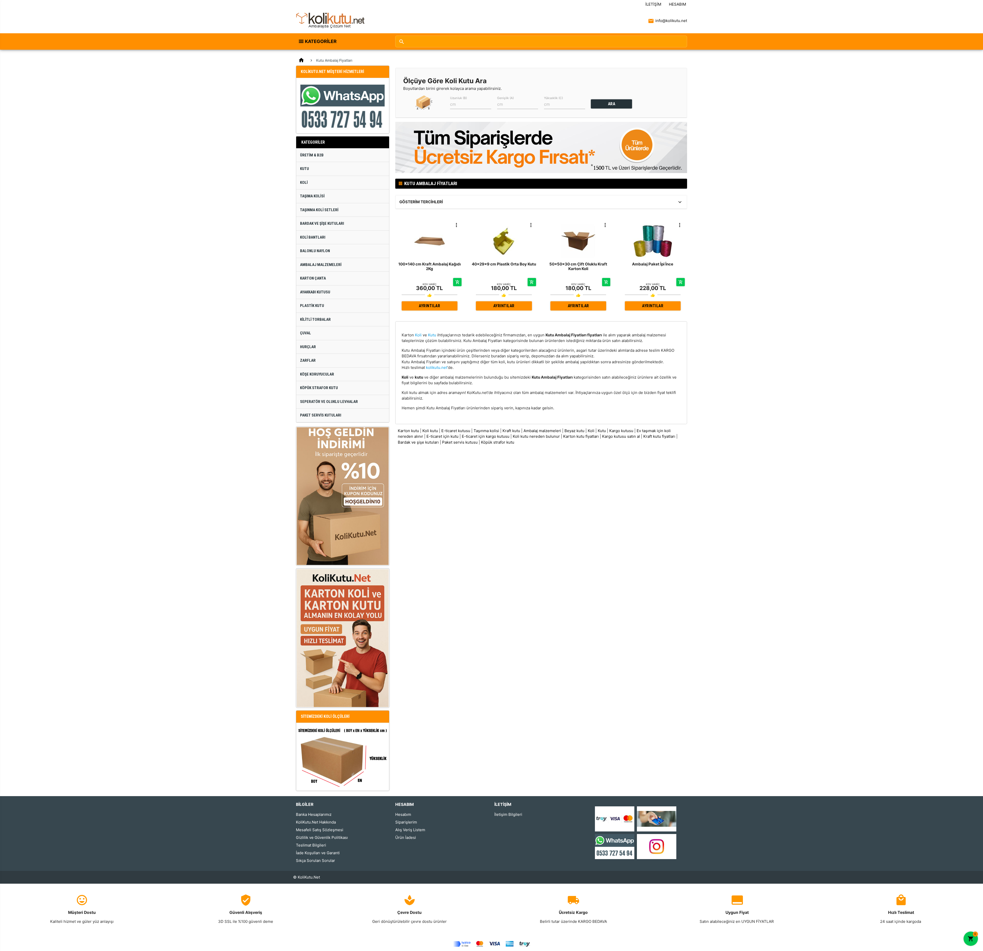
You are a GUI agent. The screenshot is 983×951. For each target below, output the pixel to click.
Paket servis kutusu (460, 442)
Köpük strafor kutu (497, 442)
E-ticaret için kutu (442, 436)
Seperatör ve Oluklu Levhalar (329, 401)
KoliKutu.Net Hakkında (316, 822)
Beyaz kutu (574, 430)
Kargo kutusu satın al (621, 436)
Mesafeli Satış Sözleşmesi (319, 829)
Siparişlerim (406, 822)
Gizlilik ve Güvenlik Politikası (322, 837)
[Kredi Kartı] (614, 818)
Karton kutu (408, 430)
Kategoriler (321, 41)
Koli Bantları (312, 237)
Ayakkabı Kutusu (315, 292)
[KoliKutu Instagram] (656, 846)
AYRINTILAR (429, 305)
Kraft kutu (511, 430)
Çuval (305, 333)
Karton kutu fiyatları (581, 436)
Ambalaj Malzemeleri (320, 264)
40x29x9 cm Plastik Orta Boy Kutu (504, 264)
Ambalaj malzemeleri (542, 430)
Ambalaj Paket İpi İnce (652, 264)
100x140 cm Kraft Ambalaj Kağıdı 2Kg (429, 266)
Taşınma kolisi (486, 430)
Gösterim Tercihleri (421, 201)
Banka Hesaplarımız (314, 814)
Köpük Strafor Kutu (319, 388)
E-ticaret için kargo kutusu (485, 436)
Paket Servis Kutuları (320, 415)
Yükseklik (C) (553, 98)
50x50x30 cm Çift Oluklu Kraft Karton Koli (578, 266)
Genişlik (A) (505, 98)
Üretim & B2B (312, 155)
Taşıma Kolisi (312, 196)
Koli (304, 182)
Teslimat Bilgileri (311, 845)
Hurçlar (308, 347)
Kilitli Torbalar (315, 319)
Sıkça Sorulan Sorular (315, 860)
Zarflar (308, 360)
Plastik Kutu (312, 305)
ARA (611, 103)
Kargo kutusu (621, 430)
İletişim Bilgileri (508, 814)
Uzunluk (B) (458, 98)
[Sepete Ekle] (457, 282)
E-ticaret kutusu (455, 430)
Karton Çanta (313, 278)
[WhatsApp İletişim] (614, 846)
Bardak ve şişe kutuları (418, 442)
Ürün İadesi (405, 837)
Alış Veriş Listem (410, 829)
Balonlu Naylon (315, 251)
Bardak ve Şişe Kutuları (322, 223)
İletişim (653, 4)
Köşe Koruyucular (317, 374)
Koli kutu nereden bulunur (536, 436)
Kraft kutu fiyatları (659, 436)
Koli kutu (430, 430)
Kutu (304, 168)
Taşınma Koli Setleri (319, 210)
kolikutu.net (436, 367)
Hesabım (677, 4)
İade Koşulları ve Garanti (318, 852)
